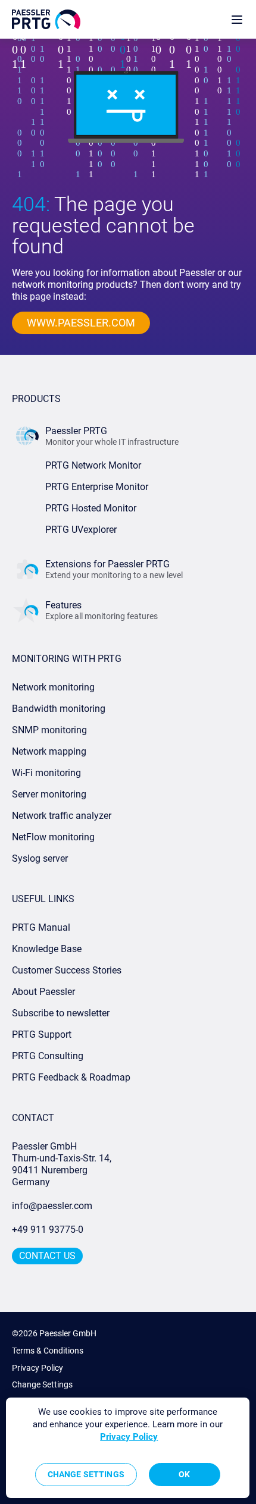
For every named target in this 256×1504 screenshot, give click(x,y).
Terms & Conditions (47, 1350)
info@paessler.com (52, 1205)
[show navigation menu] (237, 19)
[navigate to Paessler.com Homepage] (46, 19)
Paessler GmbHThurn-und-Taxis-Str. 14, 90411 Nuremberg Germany (63, 1164)
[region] (127, 1448)
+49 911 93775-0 (47, 1229)
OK (184, 1474)
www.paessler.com (81, 322)
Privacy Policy (37, 1368)
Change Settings (42, 1384)
